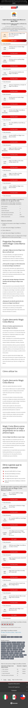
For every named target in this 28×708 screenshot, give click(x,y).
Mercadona (11, 658)
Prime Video (21, 654)
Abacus (16, 651)
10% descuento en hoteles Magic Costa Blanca (11, 202)
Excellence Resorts (8, 647)
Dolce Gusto (7, 658)
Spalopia (12, 651)
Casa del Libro (17, 636)
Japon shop (5, 656)
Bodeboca (21, 656)
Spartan (19, 651)
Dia (1, 656)
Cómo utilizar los (6, 230)
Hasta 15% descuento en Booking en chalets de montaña (15, 481)
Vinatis (13, 656)
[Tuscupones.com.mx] (14, 697)
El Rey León (20, 649)
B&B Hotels (22, 644)
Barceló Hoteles (3, 636)
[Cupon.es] (14, 7)
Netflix (8, 654)
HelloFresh (2, 658)
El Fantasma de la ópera (4, 653)
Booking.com (14, 642)
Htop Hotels (19, 647)
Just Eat (21, 636)
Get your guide (3, 651)
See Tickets (22, 651)
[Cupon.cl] (23, 697)
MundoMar (8, 651)
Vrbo (23, 647)
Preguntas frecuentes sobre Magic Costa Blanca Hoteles (14, 224)
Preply (17, 654)
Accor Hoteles (3, 644)
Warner (8, 649)
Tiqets (11, 649)
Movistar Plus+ (16, 653)
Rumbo (7, 644)
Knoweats (9, 656)
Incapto (25, 654)
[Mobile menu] (2, 7)
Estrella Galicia (17, 656)
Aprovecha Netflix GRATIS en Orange (13, 471)
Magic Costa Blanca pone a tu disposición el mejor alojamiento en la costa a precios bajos (14, 236)
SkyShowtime (11, 653)
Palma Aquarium (15, 649)
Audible (21, 653)
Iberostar (8, 636)
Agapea (11, 654)
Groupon (12, 636)
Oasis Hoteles (14, 647)
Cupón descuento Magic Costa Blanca (11, 227)
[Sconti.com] (5, 697)
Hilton (11, 644)
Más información (14, 30)
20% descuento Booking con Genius (12, 473)
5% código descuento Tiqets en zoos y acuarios (15, 478)
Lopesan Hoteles (19, 642)
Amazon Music (3, 654)
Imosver (14, 654)
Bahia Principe (3, 642)
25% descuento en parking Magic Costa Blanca (11, 204)
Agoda (24, 642)
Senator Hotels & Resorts (16, 644)
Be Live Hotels (9, 642)
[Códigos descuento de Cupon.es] (1, 679)
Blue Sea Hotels (3, 649)
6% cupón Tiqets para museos (11, 476)
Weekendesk (3, 647)
